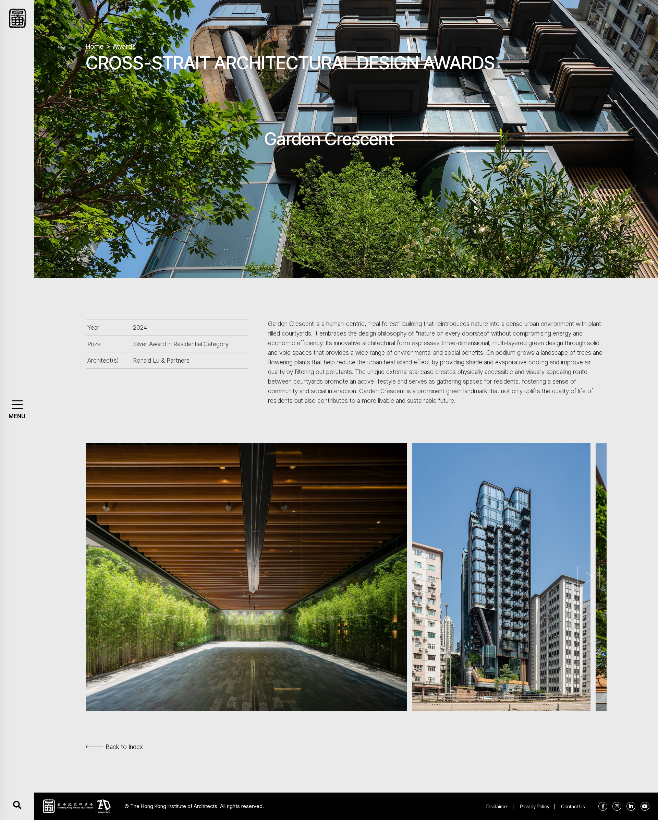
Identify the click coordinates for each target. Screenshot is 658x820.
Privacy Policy (534, 806)
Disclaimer (497, 806)
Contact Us (573, 806)
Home (94, 46)
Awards (124, 46)
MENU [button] (17, 416)
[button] (17, 404)
